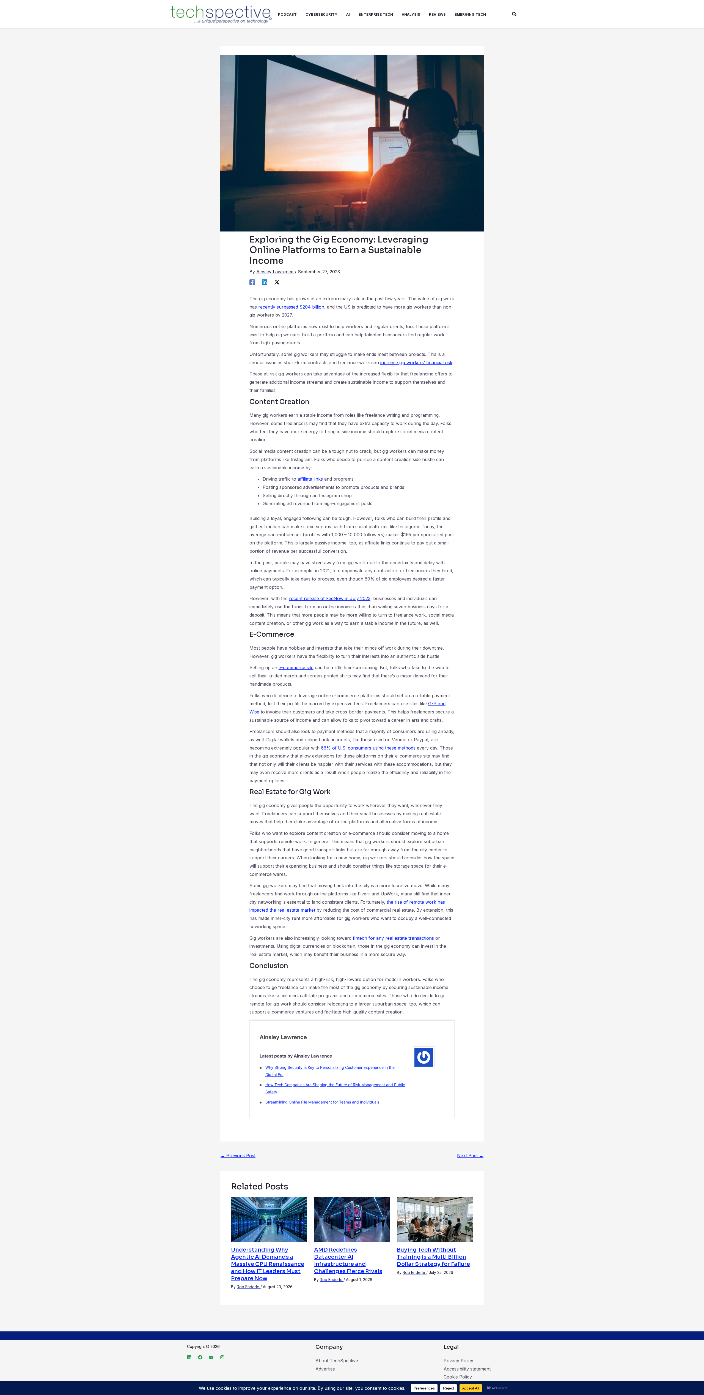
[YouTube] (211, 1357)
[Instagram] (222, 1357)
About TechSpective (336, 1360)
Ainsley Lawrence (283, 1037)
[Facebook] (252, 282)
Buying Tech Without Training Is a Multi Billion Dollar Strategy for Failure (433, 1257)
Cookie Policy (458, 1377)
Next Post (470, 1155)
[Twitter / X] (277, 282)
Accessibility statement (467, 1369)
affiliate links (310, 479)
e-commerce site (296, 667)
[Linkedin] (264, 282)
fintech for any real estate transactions (393, 938)
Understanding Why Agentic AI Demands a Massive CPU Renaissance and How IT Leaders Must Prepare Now (267, 1264)
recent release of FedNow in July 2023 (329, 598)
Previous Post (238, 1155)
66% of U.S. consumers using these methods (368, 748)
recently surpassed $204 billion (291, 307)
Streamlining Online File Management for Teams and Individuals (322, 1102)
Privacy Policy (458, 1360)
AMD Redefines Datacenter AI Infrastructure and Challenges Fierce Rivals (348, 1260)
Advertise (325, 1369)
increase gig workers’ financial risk (416, 362)
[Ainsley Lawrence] (424, 1056)
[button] (514, 14)
